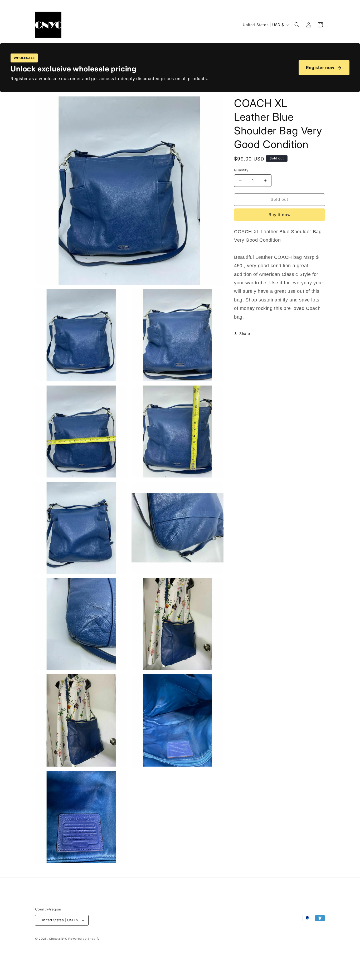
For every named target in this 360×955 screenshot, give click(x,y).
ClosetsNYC (58, 939)
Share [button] (244, 333)
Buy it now (280, 214)
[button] (297, 25)
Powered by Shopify (84, 939)
